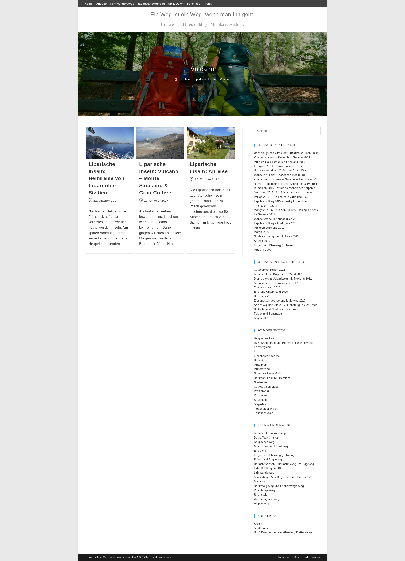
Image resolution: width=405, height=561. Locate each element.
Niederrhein (261, 382)
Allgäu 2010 (261, 318)
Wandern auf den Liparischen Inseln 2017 (280, 175)
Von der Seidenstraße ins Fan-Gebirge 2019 (282, 157)
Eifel (257, 351)
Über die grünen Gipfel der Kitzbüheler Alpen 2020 (286, 153)
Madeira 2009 (262, 249)
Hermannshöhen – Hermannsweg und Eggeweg (284, 464)
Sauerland (260, 399)
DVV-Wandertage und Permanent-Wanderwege (283, 342)
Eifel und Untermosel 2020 (271, 291)
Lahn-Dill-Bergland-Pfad (269, 468)
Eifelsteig (260, 450)
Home (88, 3)
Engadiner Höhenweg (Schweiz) (274, 245)
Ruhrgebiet (261, 395)
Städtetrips (261, 528)
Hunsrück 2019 (263, 296)
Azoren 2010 (262, 240)
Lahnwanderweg (264, 472)
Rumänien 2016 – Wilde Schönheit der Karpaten (284, 188)
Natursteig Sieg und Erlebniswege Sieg (279, 486)
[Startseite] (176, 79)
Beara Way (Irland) (266, 437)
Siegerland (260, 404)
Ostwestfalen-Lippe (266, 386)
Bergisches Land (264, 338)
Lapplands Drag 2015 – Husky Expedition (280, 201)
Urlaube (101, 3)
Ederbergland (262, 347)
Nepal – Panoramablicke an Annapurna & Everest (285, 183)
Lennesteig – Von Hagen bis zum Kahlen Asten (284, 477)
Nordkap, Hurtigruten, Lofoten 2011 (276, 236)
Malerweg (260, 481)
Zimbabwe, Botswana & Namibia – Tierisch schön (286, 179)
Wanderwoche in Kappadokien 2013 (276, 218)
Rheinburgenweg (264, 490)
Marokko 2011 (263, 232)
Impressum (284, 557)
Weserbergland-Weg (266, 499)
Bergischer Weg (264, 442)
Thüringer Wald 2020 (267, 287)
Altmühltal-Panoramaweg (270, 433)
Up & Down (176, 3)
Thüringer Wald (263, 412)
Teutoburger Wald (265, 408)
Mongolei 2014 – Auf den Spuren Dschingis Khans (286, 210)
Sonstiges (193, 3)
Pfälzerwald (261, 391)
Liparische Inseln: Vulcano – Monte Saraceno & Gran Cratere (159, 178)
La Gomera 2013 (264, 214)
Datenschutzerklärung (307, 557)
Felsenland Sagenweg (268, 313)
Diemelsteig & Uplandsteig (271, 446)
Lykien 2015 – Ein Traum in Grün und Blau (281, 196)
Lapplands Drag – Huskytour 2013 (275, 223)
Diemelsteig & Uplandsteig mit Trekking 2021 (283, 278)
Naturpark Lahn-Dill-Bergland (272, 377)
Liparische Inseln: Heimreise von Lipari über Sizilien (107, 178)
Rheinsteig (260, 494)
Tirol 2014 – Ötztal (266, 205)
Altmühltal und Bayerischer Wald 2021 (278, 274)
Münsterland (262, 369)
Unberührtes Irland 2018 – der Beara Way (280, 170)
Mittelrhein (260, 364)
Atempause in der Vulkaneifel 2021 (276, 283)
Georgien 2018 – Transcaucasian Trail (278, 166)
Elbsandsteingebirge (267, 355)
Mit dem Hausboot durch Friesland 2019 (279, 161)
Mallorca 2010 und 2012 (269, 227)
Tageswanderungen (151, 3)
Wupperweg (261, 503)
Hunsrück (260, 360)
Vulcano (225, 79)
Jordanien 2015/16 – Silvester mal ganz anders (284, 192)
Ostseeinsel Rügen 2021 (269, 269)
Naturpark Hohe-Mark (267, 373)
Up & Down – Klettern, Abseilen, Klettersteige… (284, 532)
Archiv (208, 3)
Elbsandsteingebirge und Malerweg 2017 (279, 300)
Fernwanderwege (122, 3)
